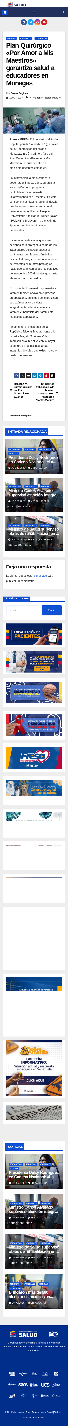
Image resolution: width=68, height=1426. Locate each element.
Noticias (11, 38)
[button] (63, 12)
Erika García (39, 468)
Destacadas (15, 449)
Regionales (25, 38)
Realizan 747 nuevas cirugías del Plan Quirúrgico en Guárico (23, 390)
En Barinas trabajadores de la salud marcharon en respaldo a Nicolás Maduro (45, 391)
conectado (40, 575)
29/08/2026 (18, 1183)
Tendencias (41, 38)
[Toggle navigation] (34, 12)
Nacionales (45, 449)
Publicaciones (17, 598)
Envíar (51, 610)
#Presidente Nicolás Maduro (45, 97)
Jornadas (30, 449)
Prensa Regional (19, 93)
